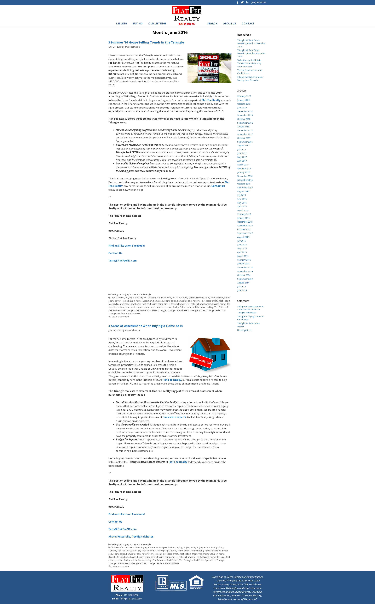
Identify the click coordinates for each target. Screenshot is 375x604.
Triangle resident (116, 313)
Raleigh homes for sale (213, 557)
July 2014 (241, 286)
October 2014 (243, 275)
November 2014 (245, 271)
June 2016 (242, 199)
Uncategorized (244, 330)
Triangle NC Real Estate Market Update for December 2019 (251, 43)
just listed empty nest (212, 300)
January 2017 (243, 172)
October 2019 (243, 103)
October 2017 (243, 138)
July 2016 (241, 195)
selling (210, 307)
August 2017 (243, 145)
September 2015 (245, 233)
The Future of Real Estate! (165, 560)
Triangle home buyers (178, 310)
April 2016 (242, 206)
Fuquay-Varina (188, 297)
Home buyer (114, 300)
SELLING (121, 23)
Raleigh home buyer (159, 304)
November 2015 (245, 225)
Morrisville (113, 304)
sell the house (199, 307)
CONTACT (248, 23)
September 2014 (245, 278)
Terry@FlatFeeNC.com (130, 598)
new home (136, 304)
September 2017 (245, 141)
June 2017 (242, 153)
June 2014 (242, 290)
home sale (158, 300)
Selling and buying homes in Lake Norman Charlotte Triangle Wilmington (250, 309)
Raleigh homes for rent (190, 557)
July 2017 (241, 149)
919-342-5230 (131, 594)
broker (121, 297)
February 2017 (244, 168)
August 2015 (243, 237)
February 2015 (244, 259)
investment (156, 553)
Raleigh (145, 304)
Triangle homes (197, 310)
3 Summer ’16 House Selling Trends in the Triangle (146, 42)
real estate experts (135, 307)
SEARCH (212, 23)
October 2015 (243, 229)
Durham (152, 297)
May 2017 (242, 157)
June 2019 (242, 107)
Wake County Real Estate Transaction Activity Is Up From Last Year (249, 63)
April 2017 (242, 160)
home (227, 297)
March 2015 (243, 256)
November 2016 (245, 179)
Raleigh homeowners (201, 304)
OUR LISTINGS (157, 23)
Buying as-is (189, 547)
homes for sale (184, 300)
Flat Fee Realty (164, 297)
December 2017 (245, 130)
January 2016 (243, 218)
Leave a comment (120, 316)
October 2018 (243, 119)
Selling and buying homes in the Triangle (131, 294)
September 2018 (245, 122)
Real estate (118, 307)
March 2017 (243, 164)
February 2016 (244, 214)
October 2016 (243, 183)
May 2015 (242, 248)
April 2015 (242, 252)
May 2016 (242, 202)
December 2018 (245, 111)
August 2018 (243, 126)
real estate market (154, 307)
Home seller (170, 300)
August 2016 (243, 191)
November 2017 (245, 134)
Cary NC (143, 297)
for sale (176, 297)
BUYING (138, 23)
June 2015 (242, 244)
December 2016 (245, 176)
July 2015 (241, 240)
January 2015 (243, 263)
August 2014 (243, 282)
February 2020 (244, 96)
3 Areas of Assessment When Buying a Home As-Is (145, 326)
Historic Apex (202, 297)
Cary (135, 297)
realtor (168, 307)
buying (129, 297)
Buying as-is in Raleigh (207, 547)
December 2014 (245, 267)
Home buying (128, 300)
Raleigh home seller (180, 304)
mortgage (124, 304)
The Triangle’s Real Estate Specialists (139, 310)
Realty (176, 307)
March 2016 (243, 210)
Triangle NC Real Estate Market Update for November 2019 (251, 53)
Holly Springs (216, 297)
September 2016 (245, 187)
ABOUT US (229, 23)
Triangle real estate (216, 310)
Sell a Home (185, 307)
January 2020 (243, 100)
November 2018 (245, 115)
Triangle (162, 310)
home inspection (144, 300)
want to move (133, 313)
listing (227, 300)
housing (197, 300)
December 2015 (245, 221)
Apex (114, 297)
